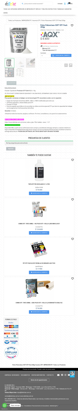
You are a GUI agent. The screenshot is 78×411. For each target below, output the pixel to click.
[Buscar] (22, 3)
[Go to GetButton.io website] (5, 409)
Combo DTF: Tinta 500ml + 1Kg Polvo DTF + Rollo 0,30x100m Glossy (39, 223)
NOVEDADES (15, 375)
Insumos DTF (36, 20)
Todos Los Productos (14, 20)
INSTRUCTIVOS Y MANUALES (56, 9)
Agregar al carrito (40, 193)
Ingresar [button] (11, 148)
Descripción (11, 83)
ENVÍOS (6, 13)
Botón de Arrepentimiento (39, 380)
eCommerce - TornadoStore (24, 406)
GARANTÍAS (68, 9)
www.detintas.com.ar (26, 396)
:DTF (49, 50)
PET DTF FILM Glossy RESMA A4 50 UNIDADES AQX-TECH (39, 263)
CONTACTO (50, 375)
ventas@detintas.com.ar (12, 396)
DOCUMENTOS (25, 375)
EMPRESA (8, 375)
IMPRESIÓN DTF (31, 9)
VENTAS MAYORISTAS (38, 375)
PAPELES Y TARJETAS (42, 9)
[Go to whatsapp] (4, 405)
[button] (58, 375)
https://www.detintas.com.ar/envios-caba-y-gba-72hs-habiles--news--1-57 (27, 122)
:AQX (46, 48)
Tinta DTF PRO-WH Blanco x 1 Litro (39, 184)
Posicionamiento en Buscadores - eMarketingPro (44, 406)
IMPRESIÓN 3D (22, 9)
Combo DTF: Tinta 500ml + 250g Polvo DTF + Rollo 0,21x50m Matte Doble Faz (39, 303)
